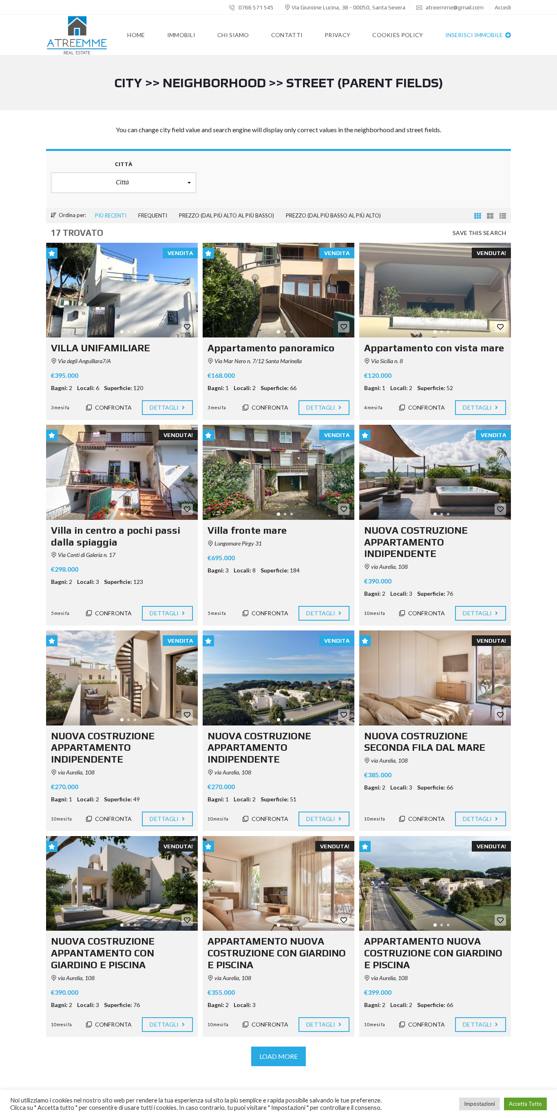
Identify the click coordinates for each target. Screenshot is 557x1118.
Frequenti (152, 215)
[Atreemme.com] (77, 35)
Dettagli (165, 407)
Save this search (479, 232)
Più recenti (110, 215)
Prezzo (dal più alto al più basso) (226, 215)
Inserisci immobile (474, 34)
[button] (123, 183)
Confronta (113, 407)
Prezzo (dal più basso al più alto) (333, 215)
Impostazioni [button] (479, 1103)
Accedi (503, 7)
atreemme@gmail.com (455, 7)
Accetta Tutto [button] (525, 1103)
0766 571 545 (255, 7)
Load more (278, 1056)
